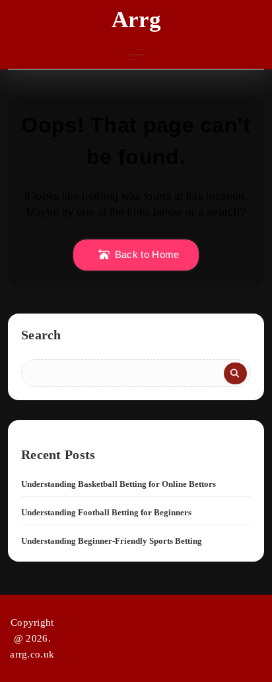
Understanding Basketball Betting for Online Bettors (118, 484)
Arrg (136, 19)
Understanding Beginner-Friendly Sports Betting (111, 541)
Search (41, 334)
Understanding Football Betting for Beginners (106, 512)
